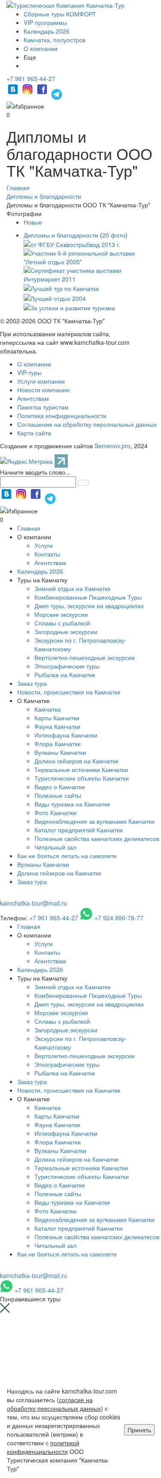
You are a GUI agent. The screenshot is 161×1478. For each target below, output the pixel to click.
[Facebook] (43, 93)
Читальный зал (55, 847)
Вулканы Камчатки (60, 752)
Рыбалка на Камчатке (64, 674)
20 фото (113, 235)
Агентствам (33, 398)
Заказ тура (32, 683)
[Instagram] (28, 93)
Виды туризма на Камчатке (72, 804)
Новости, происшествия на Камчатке (69, 691)
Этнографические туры (67, 666)
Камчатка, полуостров (54, 39)
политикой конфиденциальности (43, 1447)
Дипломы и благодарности (61, 235)
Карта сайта (34, 432)
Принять (139, 1429)
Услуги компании (41, 381)
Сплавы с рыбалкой (62, 623)
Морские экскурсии (61, 614)
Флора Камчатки (57, 743)
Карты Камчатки (56, 717)
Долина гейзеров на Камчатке (76, 760)
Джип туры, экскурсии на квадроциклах (89, 605)
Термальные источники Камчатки (81, 769)
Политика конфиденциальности (61, 415)
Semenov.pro (112, 445)
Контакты (47, 554)
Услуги (43, 545)
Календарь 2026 (47, 31)
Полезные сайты (57, 795)
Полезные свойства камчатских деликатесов (96, 838)
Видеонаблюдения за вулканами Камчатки (94, 821)
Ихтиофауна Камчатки (65, 735)
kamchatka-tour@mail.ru (33, 903)
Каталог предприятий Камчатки (78, 829)
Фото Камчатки (55, 812)
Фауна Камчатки (57, 726)
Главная (28, 528)
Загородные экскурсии (65, 631)
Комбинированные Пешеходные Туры (88, 597)
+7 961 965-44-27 (30, 78)
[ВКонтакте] (13, 93)
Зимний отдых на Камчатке (72, 588)
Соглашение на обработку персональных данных (87, 424)
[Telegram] (56, 93)
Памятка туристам (43, 407)
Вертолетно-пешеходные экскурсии (84, 657)
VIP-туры (29, 372)
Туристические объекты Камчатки (81, 778)
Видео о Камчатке (59, 786)
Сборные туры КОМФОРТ (60, 13)
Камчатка (47, 709)
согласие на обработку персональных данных (54, 1403)
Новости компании (43, 389)
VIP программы (45, 22)
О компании (41, 48)
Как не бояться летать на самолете (67, 855)
